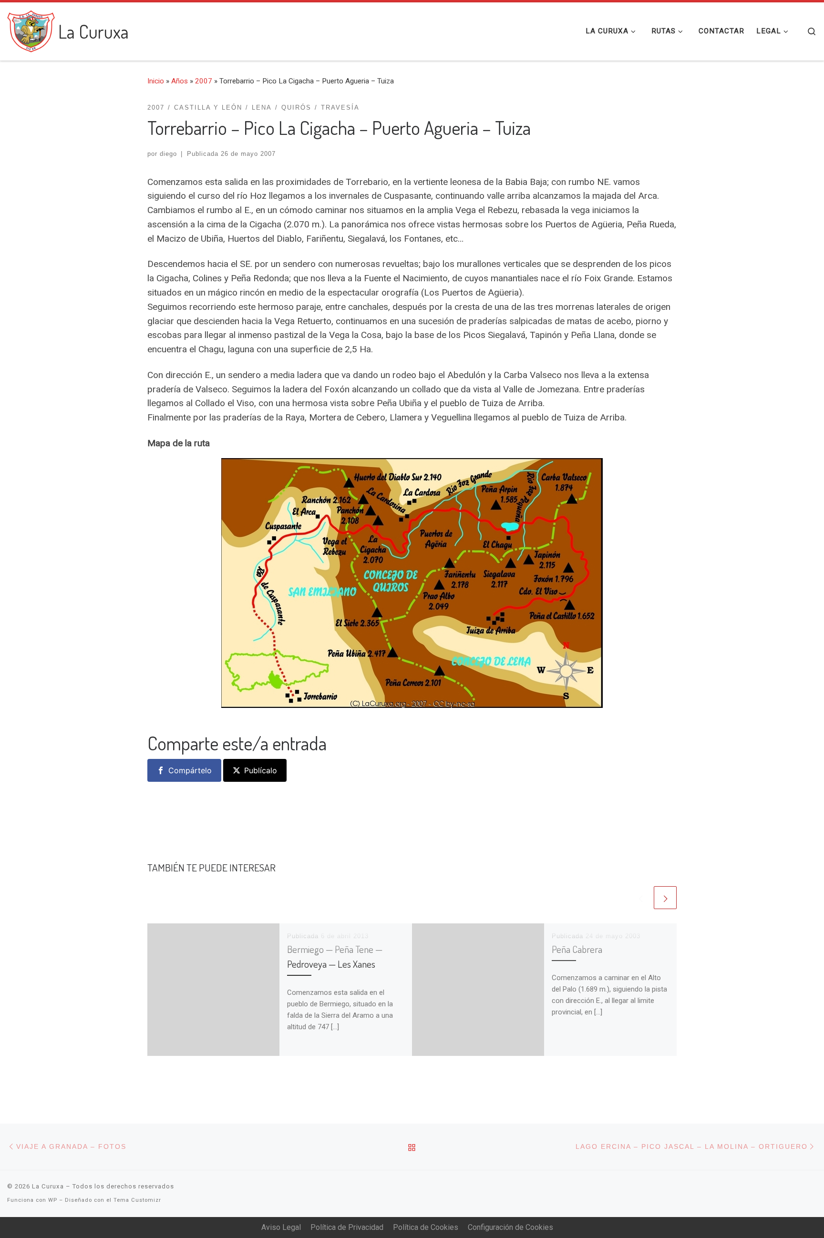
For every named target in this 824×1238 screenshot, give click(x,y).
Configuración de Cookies (510, 1227)
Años (179, 81)
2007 (203, 81)
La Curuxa (48, 1186)
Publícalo (260, 770)
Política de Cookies (425, 1227)
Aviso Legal (281, 1227)
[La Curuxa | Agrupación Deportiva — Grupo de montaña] (31, 28)
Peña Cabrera (577, 949)
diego (168, 153)
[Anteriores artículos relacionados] (640, 897)
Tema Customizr (137, 1200)
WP (52, 1200)
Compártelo (190, 770)
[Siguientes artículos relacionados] (665, 897)
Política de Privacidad (346, 1227)
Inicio (155, 81)
